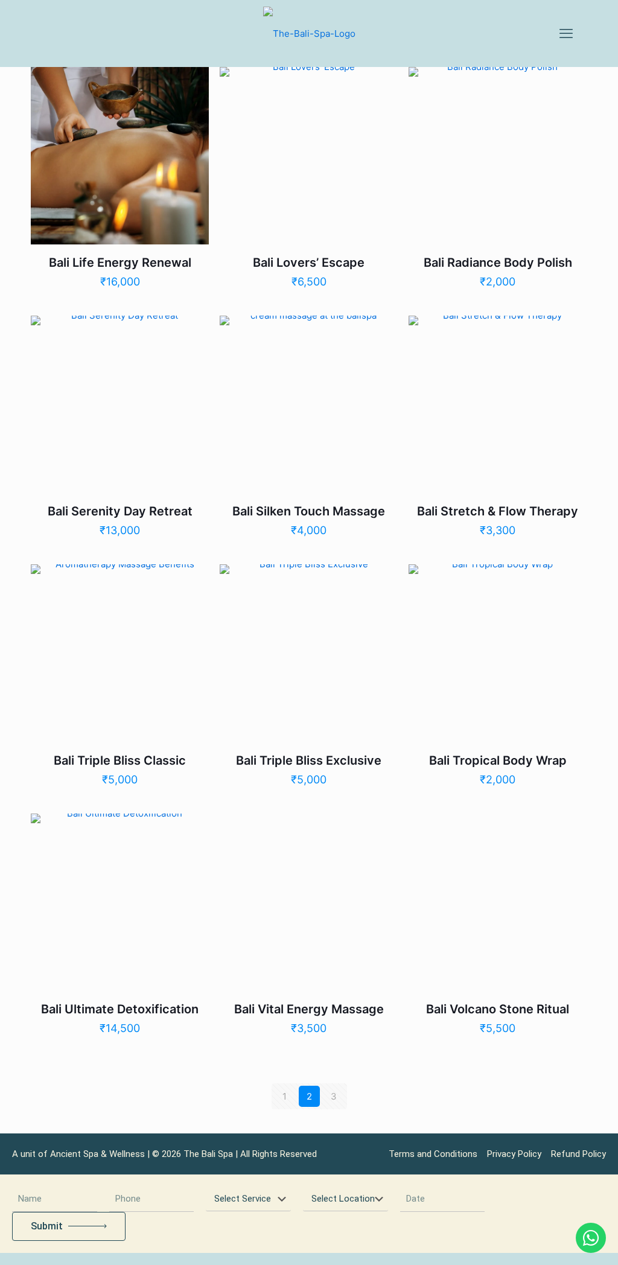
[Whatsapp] (591, 1238)
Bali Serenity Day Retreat (120, 511)
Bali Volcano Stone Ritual (497, 1009)
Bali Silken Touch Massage (308, 511)
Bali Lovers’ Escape (309, 262)
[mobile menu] (566, 33)
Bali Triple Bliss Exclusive (308, 760)
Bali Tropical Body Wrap (498, 760)
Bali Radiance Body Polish (498, 262)
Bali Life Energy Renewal (120, 262)
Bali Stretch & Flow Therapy (497, 511)
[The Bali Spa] (309, 33)
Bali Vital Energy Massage (309, 1009)
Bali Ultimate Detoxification (120, 1009)
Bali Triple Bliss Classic (120, 760)
